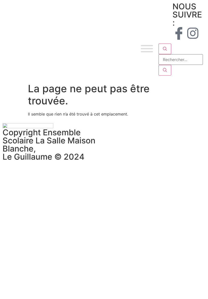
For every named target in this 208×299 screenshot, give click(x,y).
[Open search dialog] (165, 49)
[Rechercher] (165, 70)
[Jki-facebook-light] (178, 33)
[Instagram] (192, 33)
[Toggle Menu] (147, 48)
